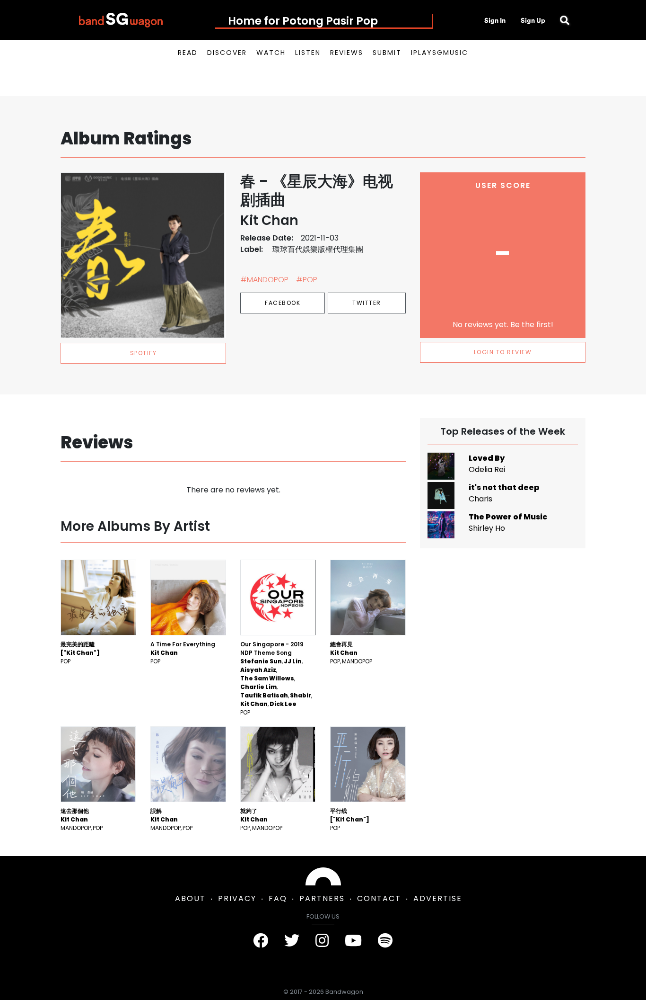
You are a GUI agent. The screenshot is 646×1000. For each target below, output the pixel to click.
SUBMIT (387, 52)
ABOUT (190, 898)
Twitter (366, 303)
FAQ (278, 898)
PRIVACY (237, 898)
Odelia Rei (487, 469)
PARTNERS (322, 898)
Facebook (282, 303)
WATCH (271, 52)
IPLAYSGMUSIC (439, 52)
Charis (480, 498)
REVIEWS (346, 52)
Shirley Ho (487, 528)
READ (188, 52)
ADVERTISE (437, 898)
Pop (65, 661)
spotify (143, 353)
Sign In (495, 20)
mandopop (357, 661)
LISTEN (308, 52)
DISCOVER (227, 52)
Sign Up (533, 20)
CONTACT (379, 898)
